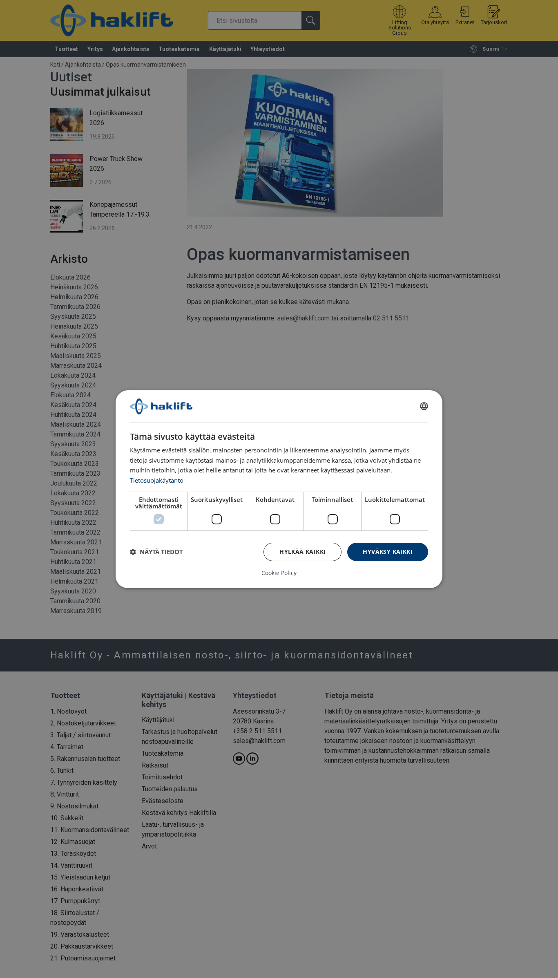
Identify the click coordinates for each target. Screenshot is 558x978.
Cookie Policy (279, 573)
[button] (156, 551)
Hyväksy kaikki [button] (388, 551)
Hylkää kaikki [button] (302, 551)
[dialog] (279, 489)
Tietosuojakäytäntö (156, 480)
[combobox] (424, 406)
